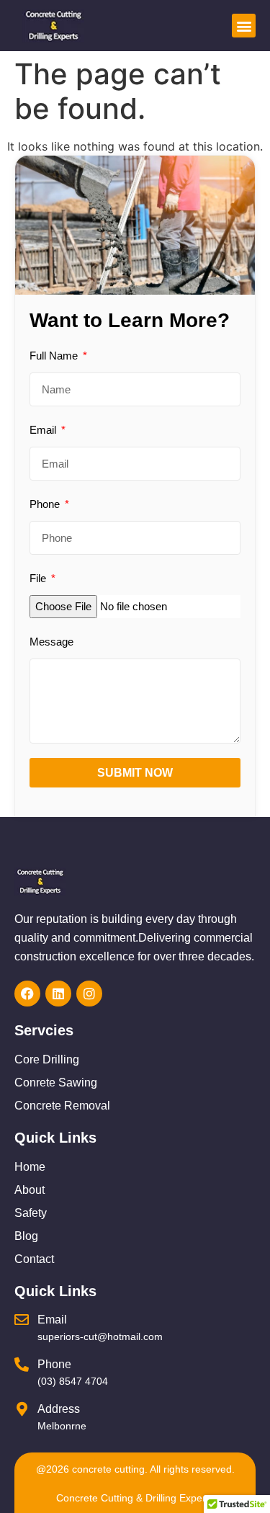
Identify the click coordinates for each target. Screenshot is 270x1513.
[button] (244, 25)
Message (51, 641)
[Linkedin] (58, 994)
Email (44, 430)
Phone (46, 504)
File (39, 578)
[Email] (21, 1320)
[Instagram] (89, 994)
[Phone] (21, 1364)
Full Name (55, 355)
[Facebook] (27, 994)
